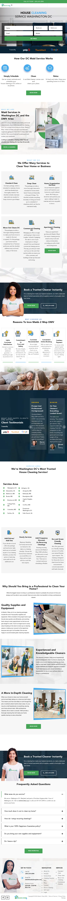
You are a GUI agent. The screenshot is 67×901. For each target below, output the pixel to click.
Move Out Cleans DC (11, 228)
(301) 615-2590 (29, 873)
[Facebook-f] (3, 897)
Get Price (33, 38)
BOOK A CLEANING (9, 147)
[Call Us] (22, 872)
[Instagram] (7, 897)
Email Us (27, 877)
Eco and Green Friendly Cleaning (57, 541)
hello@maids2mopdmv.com (33, 879)
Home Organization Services (52, 184)
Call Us (27, 871)
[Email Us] (22, 878)
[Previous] (30, 427)
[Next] (64, 427)
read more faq (33, 850)
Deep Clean (31, 183)
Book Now (33, 92)
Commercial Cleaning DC (32, 229)
